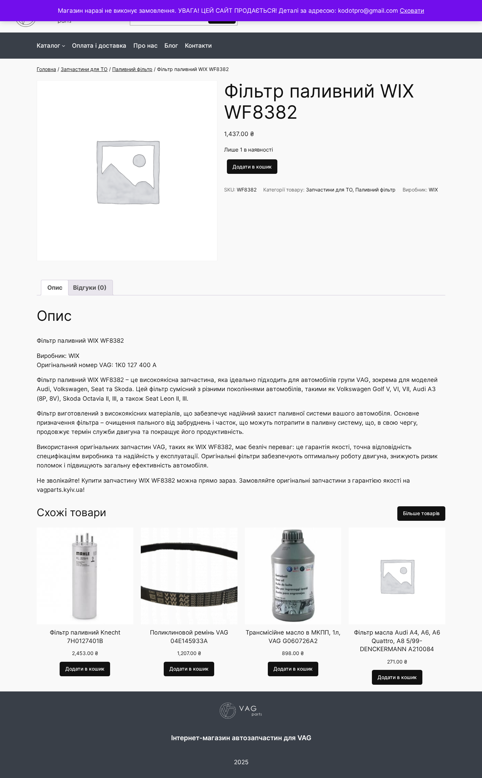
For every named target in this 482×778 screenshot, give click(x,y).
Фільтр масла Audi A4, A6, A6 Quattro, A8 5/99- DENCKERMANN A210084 (397, 641)
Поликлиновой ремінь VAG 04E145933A (189, 636)
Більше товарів (421, 513)
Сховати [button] (412, 10)
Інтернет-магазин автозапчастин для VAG (241, 737)
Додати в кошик (252, 167)
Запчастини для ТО (84, 69)
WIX (433, 190)
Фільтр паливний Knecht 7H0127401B (85, 636)
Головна (46, 69)
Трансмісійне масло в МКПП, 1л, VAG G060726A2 (293, 636)
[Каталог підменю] (63, 45)
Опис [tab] (54, 287)
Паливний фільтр (132, 69)
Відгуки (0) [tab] (90, 287)
